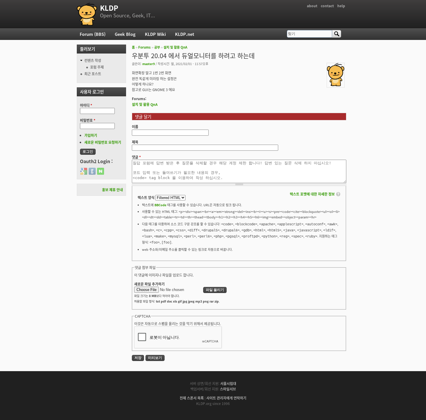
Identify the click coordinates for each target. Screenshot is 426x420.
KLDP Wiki (155, 34)
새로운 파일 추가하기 (149, 283)
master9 (148, 63)
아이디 (86, 105)
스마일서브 (228, 388)
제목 (135, 141)
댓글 (136, 156)
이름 (135, 126)
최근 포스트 (92, 73)
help (341, 5)
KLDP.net (184, 34)
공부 (157, 47)
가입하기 (90, 135)
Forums (144, 47)
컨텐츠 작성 (92, 60)
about (312, 5)
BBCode (160, 204)
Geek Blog (125, 34)
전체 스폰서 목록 (192, 397)
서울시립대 (228, 383)
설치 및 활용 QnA (175, 47)
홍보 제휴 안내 (112, 189)
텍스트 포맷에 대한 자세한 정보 (312, 193)
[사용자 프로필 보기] (335, 84)
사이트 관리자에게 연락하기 (226, 397)
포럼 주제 (97, 67)
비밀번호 (87, 120)
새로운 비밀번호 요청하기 (102, 142)
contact (327, 5)
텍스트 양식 (146, 197)
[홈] (87, 14)
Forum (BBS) (92, 34)
